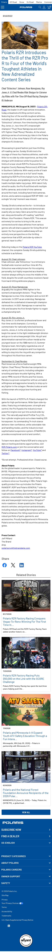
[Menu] (2, 7)
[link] (26, 856)
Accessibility (7, 911)
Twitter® (5, 453)
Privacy (4, 899)
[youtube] (3, 926)
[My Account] (44, 7)
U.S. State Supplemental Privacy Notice (17, 920)
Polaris (4, 2)
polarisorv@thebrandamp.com (16, 548)
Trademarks (6, 915)
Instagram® (26, 450)
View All (26, 812)
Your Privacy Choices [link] (10, 903)
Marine (39, 2)
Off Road (13, 2)
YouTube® (37, 450)
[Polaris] (26, 7)
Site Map (5, 895)
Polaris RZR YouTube (32, 247)
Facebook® (16, 450)
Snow (21, 2)
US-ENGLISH (8, 842)
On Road (30, 2)
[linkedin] (9, 926)
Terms (4, 907)
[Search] (40, 7)
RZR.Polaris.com (9, 447)
